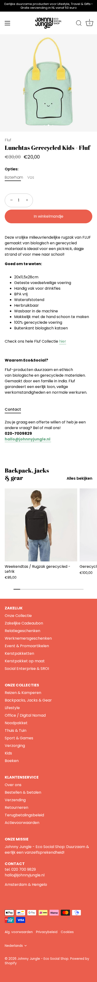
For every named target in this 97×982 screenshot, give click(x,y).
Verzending (15, 800)
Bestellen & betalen (23, 792)
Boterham (14, 177)
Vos (30, 177)
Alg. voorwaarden (19, 932)
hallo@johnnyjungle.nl (24, 875)
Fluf (8, 140)
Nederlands (14, 946)
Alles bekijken (79, 478)
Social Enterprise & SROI (27, 668)
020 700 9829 (23, 869)
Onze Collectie (18, 615)
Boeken (12, 760)
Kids (8, 753)
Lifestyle (12, 708)
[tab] (15, 409)
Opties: (11, 169)
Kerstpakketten (19, 653)
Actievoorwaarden (22, 822)
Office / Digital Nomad (25, 715)
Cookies (67, 932)
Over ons (13, 785)
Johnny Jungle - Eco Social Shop (43, 958)
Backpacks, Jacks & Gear (28, 700)
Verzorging (15, 745)
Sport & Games (19, 738)
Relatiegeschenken (22, 630)
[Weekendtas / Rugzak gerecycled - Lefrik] (41, 524)
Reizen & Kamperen (23, 692)
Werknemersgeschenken (28, 638)
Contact (13, 409)
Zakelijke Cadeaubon (24, 623)
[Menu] (7, 23)
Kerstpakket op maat (25, 661)
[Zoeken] (79, 24)
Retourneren (16, 807)
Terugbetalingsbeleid (24, 815)
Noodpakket (16, 723)
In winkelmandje (48, 216)
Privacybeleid (46, 932)
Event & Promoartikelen (27, 646)
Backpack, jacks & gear (27, 474)
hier (62, 341)
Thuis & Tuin (15, 730)
